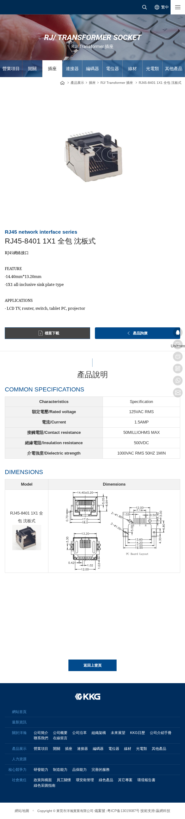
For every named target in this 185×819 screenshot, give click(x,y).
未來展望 (118, 733)
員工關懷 (64, 780)
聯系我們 (41, 738)
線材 (132, 68)
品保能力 (79, 769)
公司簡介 (41, 733)
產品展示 (77, 83)
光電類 (152, 68)
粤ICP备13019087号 (123, 811)
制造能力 (60, 769)
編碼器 (92, 68)
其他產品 (173, 68)
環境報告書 (146, 780)
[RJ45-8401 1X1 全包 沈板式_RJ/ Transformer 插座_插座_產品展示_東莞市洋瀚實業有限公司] (19, 7)
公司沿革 (79, 733)
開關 (32, 68)
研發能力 (41, 769)
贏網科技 (163, 811)
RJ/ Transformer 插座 (116, 83)
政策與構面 (43, 780)
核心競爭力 (17, 769)
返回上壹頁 (93, 665)
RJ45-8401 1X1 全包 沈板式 (160, 83)
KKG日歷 (137, 733)
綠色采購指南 (44, 785)
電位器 (112, 68)
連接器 (72, 68)
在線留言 (60, 738)
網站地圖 (22, 811)
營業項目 (11, 68)
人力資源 (19, 759)
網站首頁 (62, 81)
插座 (52, 68)
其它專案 (125, 780)
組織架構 (99, 733)
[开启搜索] (144, 7)
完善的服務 (101, 769)
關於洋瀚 (19, 733)
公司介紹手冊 (161, 733)
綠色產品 (106, 780)
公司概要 (60, 733)
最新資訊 (19, 722)
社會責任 (19, 780)
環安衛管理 (85, 780)
